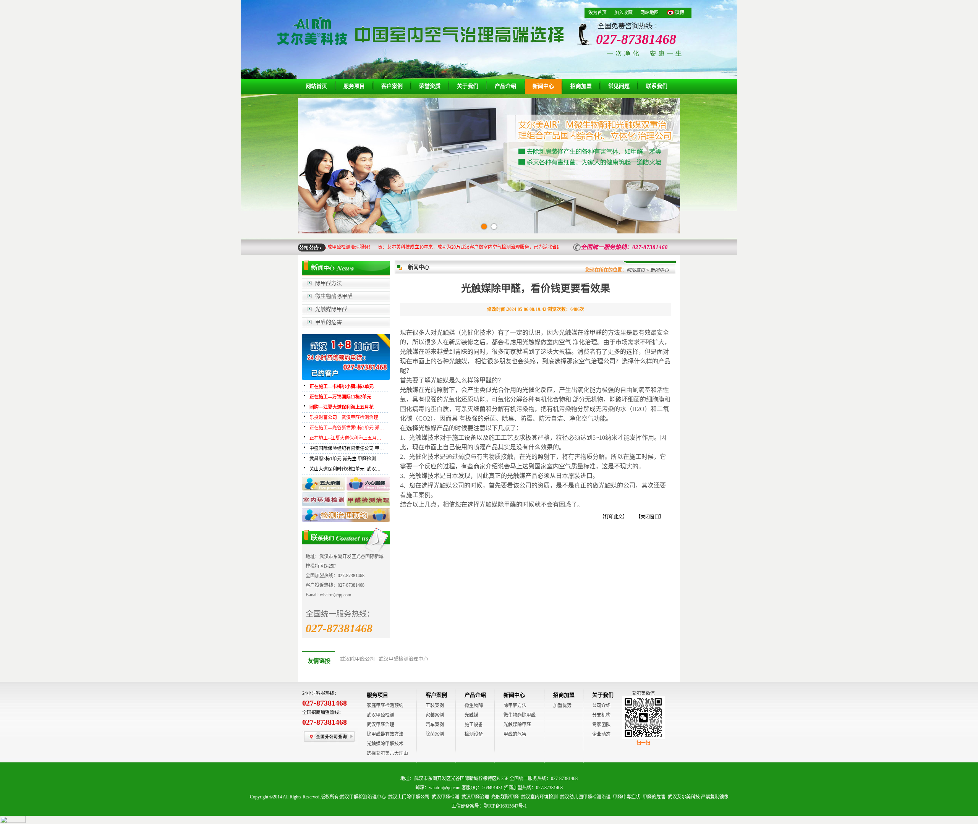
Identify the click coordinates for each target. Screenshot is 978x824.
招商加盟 (581, 86)
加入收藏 (623, 12)
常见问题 (619, 86)
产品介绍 (505, 86)
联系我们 (656, 86)
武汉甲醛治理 (380, 724)
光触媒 (471, 715)
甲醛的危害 (328, 322)
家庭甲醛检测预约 (385, 705)
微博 (679, 12)
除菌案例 (435, 734)
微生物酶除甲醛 (334, 296)
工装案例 (435, 705)
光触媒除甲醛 (331, 309)
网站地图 (649, 12)
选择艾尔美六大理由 (387, 753)
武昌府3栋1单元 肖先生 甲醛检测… (345, 458)
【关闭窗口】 (650, 517)
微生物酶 (474, 705)
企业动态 (601, 734)
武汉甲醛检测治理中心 (403, 659)
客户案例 (392, 86)
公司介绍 (601, 705)
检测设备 (474, 734)
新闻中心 (543, 86)
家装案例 (435, 715)
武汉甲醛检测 (380, 715)
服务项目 (354, 86)
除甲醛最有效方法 (385, 734)
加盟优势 (562, 705)
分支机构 (601, 715)
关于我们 (467, 86)
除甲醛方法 (328, 283)
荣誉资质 (429, 86)
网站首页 (316, 86)
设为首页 (597, 12)
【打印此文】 (613, 517)
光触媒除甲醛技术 (385, 743)
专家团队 (601, 724)
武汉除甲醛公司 (357, 659)
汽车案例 (435, 724)
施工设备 (474, 724)
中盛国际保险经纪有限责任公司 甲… (346, 448)
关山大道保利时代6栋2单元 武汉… (345, 469)
